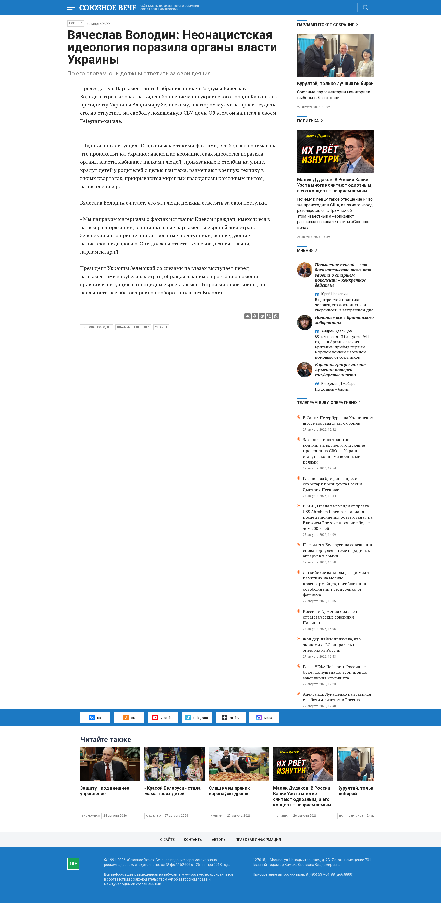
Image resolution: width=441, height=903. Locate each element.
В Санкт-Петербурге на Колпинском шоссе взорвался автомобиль (338, 420)
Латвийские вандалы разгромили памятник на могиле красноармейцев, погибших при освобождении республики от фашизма (336, 583)
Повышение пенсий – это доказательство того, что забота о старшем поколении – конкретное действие (343, 275)
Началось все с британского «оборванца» (344, 319)
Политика (308, 120)
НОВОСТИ (75, 23)
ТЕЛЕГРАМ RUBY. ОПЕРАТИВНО (327, 402)
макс (268, 717)
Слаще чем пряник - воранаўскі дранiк (231, 790)
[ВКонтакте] (247, 316)
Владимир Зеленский (133, 327)
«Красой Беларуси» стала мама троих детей (172, 790)
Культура (217, 815)
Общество (153, 815)
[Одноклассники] (255, 316)
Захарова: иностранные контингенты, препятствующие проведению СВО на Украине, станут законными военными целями (334, 451)
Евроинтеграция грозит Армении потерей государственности (340, 370)
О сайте (167, 840)
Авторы (219, 840)
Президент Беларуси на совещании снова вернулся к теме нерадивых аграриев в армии (337, 550)
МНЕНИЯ (305, 250)
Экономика (91, 815)
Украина (161, 327)
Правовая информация (258, 840)
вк (99, 717)
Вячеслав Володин (96, 327)
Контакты (193, 840)
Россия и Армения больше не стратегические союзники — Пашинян (331, 617)
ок (133, 717)
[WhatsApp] (276, 316)
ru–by (234, 717)
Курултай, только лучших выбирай (335, 83)
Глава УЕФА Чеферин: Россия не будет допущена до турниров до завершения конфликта (335, 672)
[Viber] (269, 316)
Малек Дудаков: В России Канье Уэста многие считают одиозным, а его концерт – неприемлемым (335, 185)
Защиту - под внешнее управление (104, 790)
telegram (200, 717)
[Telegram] (262, 316)
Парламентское (351, 815)
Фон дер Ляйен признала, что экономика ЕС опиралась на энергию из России (332, 644)
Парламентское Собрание (325, 24)
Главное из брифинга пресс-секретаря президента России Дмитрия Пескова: (332, 484)
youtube (167, 717)
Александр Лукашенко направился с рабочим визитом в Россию (337, 697)
